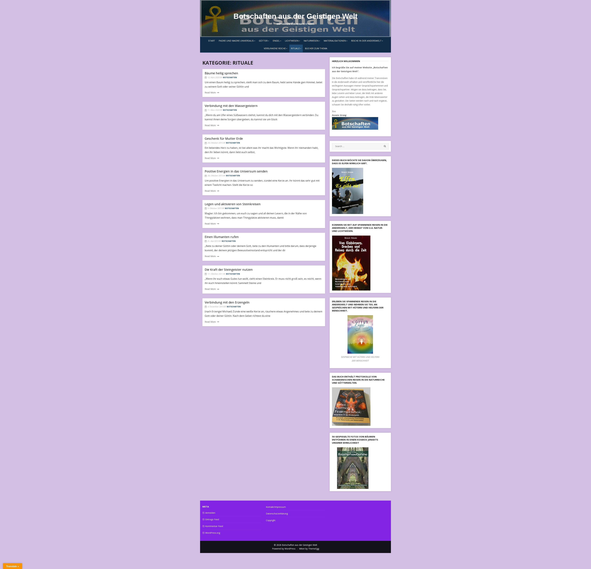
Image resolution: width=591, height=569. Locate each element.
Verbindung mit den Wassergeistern (231, 106)
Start (211, 40)
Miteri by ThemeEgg (309, 548)
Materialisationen (335, 40)
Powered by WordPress (284, 548)
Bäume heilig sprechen (221, 73)
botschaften (230, 77)
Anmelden (210, 512)
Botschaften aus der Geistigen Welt (295, 16)
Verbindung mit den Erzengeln (227, 302)
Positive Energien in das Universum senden (236, 171)
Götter (263, 40)
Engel (276, 40)
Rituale (295, 48)
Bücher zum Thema (316, 48)
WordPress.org (212, 532)
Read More (210, 92)
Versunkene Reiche (275, 48)
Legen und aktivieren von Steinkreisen (233, 204)
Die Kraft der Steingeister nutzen (229, 270)
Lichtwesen (291, 40)
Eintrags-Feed (212, 519)
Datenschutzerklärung (277, 513)
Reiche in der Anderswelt (366, 40)
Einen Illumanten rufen (222, 237)
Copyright (270, 520)
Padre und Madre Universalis (236, 40)
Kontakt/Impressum (276, 506)
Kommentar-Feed (214, 526)
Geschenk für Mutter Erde (224, 138)
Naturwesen (311, 40)
